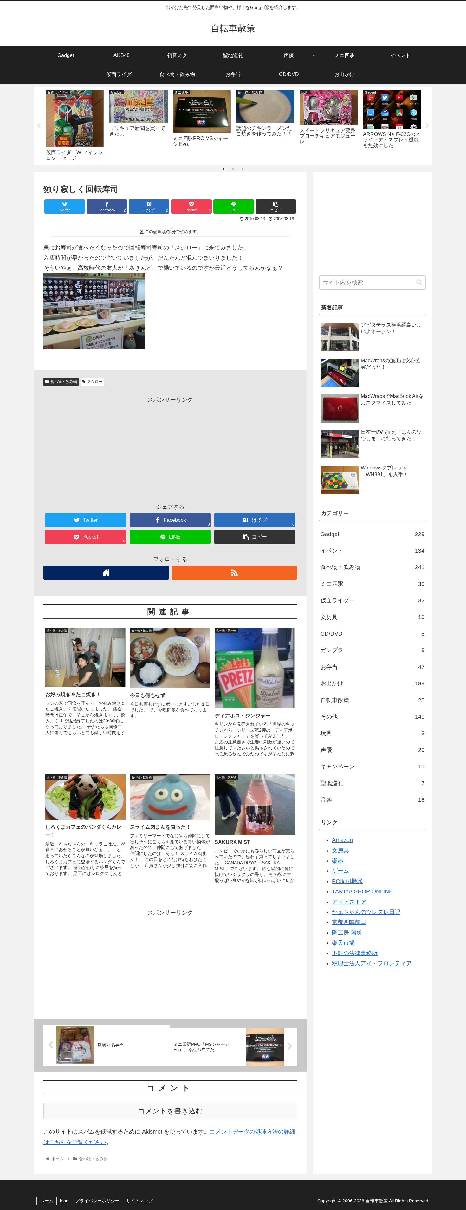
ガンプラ (372, 650)
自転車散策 (372, 700)
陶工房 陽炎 (347, 932)
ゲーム (340, 871)
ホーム (46, 1200)
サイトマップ (139, 1200)
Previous (39, 126)
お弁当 (372, 667)
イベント (372, 550)
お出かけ (372, 683)
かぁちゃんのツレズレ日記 (366, 912)
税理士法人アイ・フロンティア (372, 963)
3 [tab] (242, 169)
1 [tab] (223, 169)
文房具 (372, 617)
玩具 (372, 733)
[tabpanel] (75, 125)
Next (427, 126)
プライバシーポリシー (97, 1200)
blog (64, 1200)
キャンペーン (372, 766)
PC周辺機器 (347, 881)
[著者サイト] (106, 573)
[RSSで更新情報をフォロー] (234, 573)
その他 (372, 717)
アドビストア (349, 902)
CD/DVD (372, 634)
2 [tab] (233, 169)
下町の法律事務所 (355, 953)
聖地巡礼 (372, 783)
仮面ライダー (372, 600)
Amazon (342, 840)
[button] (419, 282)
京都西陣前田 (349, 922)
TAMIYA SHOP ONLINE (362, 891)
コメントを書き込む (170, 1111)
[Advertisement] (170, 449)
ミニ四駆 (372, 584)
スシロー (94, 381)
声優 (372, 750)
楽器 (337, 860)
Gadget (372, 534)
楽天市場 (343, 943)
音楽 (372, 800)
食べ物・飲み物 (63, 381)
